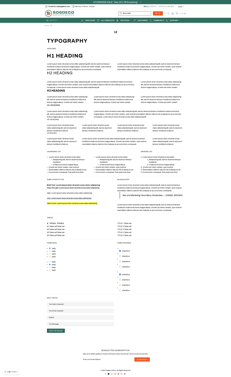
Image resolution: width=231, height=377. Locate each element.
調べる (157, 13)
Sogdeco (60, 13)
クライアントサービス (166, 6)
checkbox (126, 251)
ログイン (154, 6)
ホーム (47, 25)
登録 (145, 6)
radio (54, 248)
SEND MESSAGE (56, 331)
